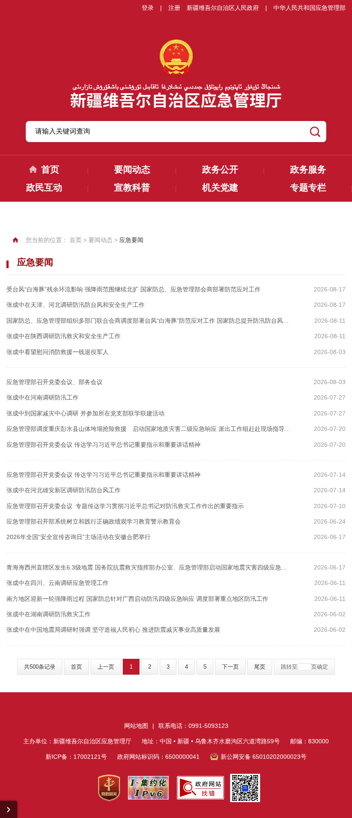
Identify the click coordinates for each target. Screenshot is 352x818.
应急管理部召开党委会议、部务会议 (54, 382)
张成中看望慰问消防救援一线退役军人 (57, 351)
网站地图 (136, 725)
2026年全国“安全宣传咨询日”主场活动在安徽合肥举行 (78, 536)
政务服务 (308, 169)
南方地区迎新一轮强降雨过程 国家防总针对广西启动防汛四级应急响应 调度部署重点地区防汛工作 (137, 598)
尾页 (259, 666)
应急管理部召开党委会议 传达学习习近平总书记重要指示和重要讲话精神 (103, 444)
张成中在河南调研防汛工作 (42, 397)
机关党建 (220, 187)
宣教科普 (132, 187)
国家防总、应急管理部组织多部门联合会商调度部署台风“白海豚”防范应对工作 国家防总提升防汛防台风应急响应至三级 (148, 320)
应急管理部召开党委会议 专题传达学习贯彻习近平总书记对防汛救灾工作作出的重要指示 (125, 506)
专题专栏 (308, 187)
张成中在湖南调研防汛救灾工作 (48, 614)
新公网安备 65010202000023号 (263, 756)
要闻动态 (132, 169)
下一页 (230, 666)
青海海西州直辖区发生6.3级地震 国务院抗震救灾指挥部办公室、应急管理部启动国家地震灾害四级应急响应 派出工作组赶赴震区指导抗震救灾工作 (148, 567)
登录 (148, 7)
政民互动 (44, 187)
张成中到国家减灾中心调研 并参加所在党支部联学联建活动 (85, 413)
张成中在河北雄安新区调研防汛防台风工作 (63, 490)
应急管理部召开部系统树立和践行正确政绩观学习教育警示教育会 (93, 521)
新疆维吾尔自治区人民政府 (223, 7)
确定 (322, 666)
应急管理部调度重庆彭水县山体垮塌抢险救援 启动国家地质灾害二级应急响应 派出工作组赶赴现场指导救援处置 (148, 428)
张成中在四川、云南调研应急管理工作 (57, 582)
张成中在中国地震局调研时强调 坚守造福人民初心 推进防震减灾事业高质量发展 (113, 629)
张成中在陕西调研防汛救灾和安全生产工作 (63, 336)
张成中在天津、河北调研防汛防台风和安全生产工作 (75, 304)
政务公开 (220, 169)
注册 (174, 7)
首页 (50, 169)
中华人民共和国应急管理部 (309, 7)
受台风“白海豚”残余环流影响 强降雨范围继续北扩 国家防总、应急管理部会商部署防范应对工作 (133, 289)
